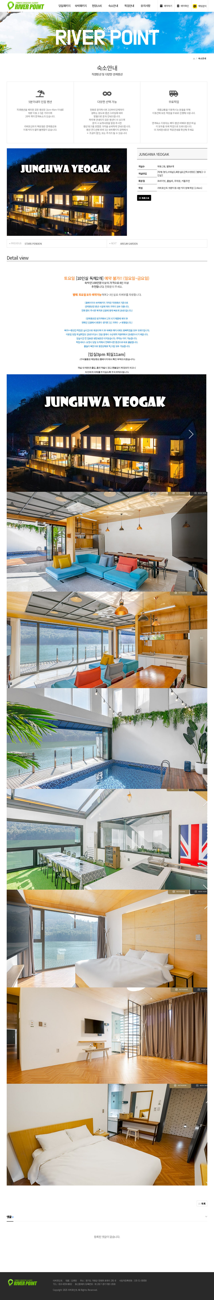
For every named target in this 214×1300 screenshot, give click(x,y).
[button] (65, 232)
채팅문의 (202, 6)
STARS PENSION (33, 243)
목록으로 (145, 198)
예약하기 (167, 6)
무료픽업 (174, 102)
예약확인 (184, 6)
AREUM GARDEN (129, 243)
